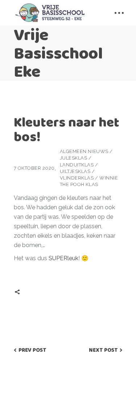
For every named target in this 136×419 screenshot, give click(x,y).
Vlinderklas (77, 178)
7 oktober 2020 (34, 168)
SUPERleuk (63, 258)
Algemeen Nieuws (84, 151)
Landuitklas (77, 165)
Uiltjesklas (75, 171)
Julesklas (73, 158)
